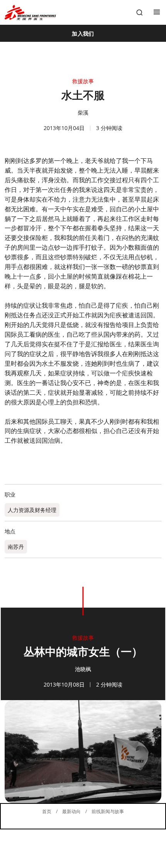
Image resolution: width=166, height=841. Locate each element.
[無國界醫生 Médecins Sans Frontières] (30, 12)
